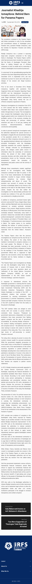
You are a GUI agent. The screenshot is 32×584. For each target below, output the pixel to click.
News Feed (25, 22)
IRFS (4, 22)
